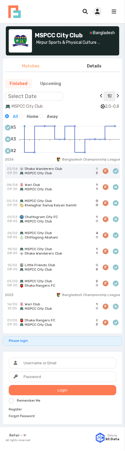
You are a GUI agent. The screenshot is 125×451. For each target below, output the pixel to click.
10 (109, 96)
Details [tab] (94, 66)
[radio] (11, 116)
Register (15, 409)
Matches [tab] (31, 66)
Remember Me (28, 401)
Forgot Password (22, 416)
